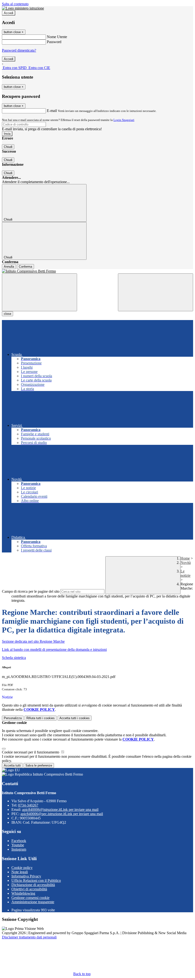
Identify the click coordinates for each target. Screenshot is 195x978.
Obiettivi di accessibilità (29, 889)
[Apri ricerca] (155, 292)
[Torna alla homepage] (97, 271)
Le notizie (185, 573)
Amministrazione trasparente (32, 902)
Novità (185, 563)
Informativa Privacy (26, 876)
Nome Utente (57, 37)
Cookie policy (22, 868)
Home (185, 558)
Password (54, 42)
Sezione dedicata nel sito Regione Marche (33, 641)
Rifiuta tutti (40, 718)
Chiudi (8, 147)
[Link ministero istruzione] (23, 8)
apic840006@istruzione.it (60, 809)
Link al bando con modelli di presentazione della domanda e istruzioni (54, 649)
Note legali (19, 872)
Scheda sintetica (14, 658)
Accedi (8, 13)
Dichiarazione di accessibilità (33, 885)
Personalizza (13, 718)
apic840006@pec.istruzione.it (61, 814)
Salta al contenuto (15, 4)
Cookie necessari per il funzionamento (31, 752)
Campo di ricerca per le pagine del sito (30, 591)
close (7, 314)
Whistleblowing (23, 893)
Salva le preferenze (38, 765)
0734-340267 (28, 805)
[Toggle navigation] (39, 292)
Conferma (25, 266)
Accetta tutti (74, 718)
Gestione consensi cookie (30, 898)
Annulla (9, 266)
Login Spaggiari (123, 120)
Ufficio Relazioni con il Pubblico (36, 880)
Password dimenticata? (19, 50)
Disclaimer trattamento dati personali (29, 937)
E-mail (52, 111)
